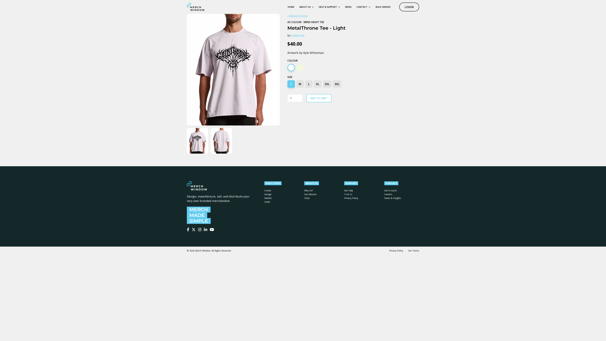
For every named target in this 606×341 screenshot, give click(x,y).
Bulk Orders (383, 6)
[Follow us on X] (194, 229)
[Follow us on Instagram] (199, 229)
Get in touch (390, 190)
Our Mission (310, 194)
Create (267, 190)
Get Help (348, 190)
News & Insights (392, 198)
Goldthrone (297, 35)
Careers (388, 194)
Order (267, 201)
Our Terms (413, 250)
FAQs (307, 198)
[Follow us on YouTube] (212, 229)
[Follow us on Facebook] (188, 229)
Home (291, 6)
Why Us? (308, 190)
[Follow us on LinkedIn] (205, 229)
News (348, 6)
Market (268, 198)
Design (267, 194)
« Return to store (297, 16)
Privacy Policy (351, 198)
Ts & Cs (348, 194)
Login (409, 7)
